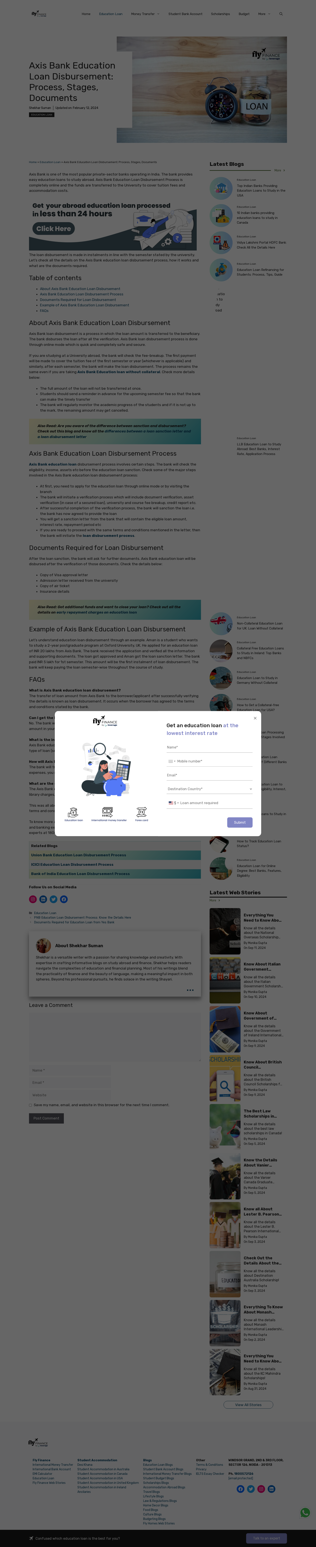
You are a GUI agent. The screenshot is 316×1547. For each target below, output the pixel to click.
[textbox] (173, 803)
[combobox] (172, 761)
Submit (240, 822)
